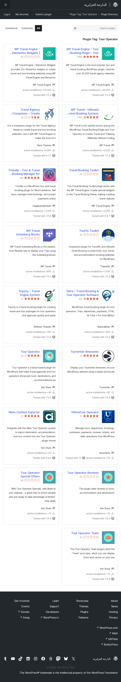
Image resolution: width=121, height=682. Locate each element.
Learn (55, 600)
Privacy (113, 617)
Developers (52, 611)
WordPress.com (107, 627)
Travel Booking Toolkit (84, 170)
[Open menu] (5, 4)
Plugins (84, 611)
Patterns (83, 617)
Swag (24, 617)
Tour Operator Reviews (83, 472)
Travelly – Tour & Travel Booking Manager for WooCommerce (24, 172)
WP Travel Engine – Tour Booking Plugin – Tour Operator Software (82, 51)
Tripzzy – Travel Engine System (29, 292)
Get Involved (21, 600)
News (114, 606)
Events (25, 606)
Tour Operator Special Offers (30, 474)
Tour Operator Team (85, 533)
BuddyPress (109, 644)
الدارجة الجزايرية (101, 658)
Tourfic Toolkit (89, 230)
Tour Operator (30, 351)
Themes (83, 606)
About (114, 600)
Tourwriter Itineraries (84, 351)
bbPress (111, 639)
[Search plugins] (75, 28)
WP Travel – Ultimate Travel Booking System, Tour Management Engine (83, 111)
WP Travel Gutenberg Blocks (28, 232)
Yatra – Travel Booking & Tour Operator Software (82, 292)
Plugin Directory (109, 14)
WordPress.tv (49, 617)
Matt (113, 633)
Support (54, 606)
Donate (23, 611)
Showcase (82, 600)
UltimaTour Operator (85, 412)
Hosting (113, 611)
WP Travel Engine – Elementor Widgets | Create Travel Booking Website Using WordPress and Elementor (25, 51)
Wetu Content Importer (24, 412)
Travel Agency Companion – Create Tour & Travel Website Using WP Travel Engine (24, 111)
